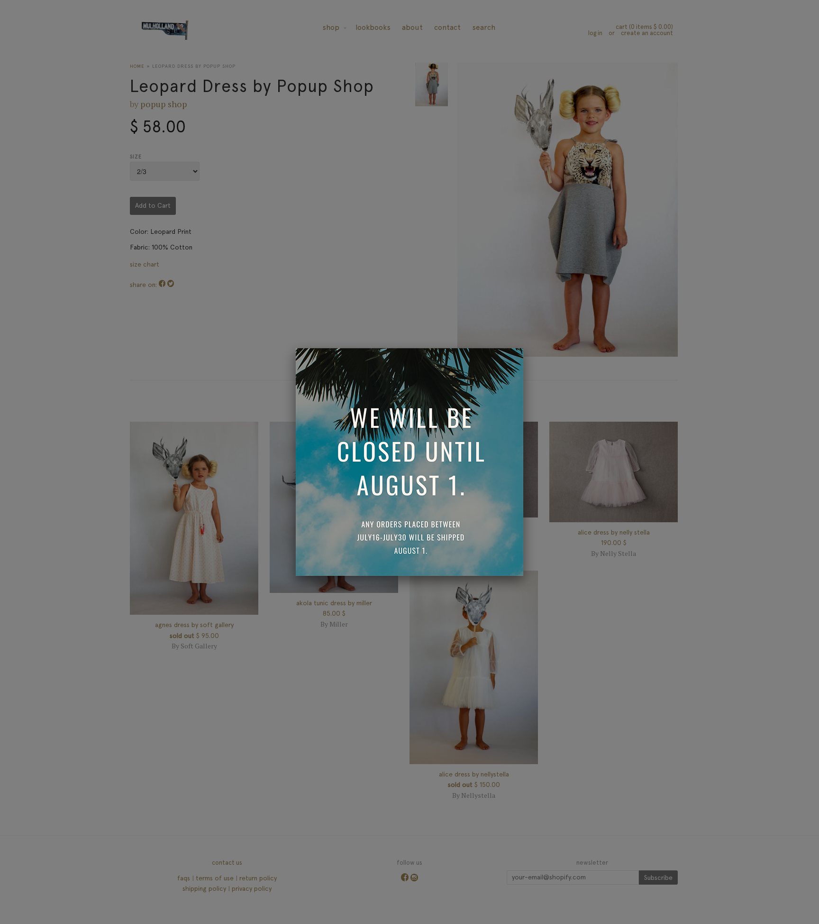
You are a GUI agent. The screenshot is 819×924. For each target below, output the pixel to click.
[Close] (523, 348)
